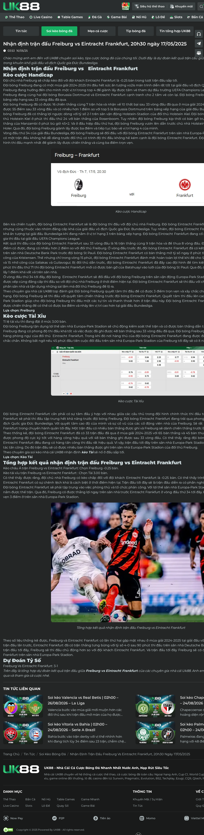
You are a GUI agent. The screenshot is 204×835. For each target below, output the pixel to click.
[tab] (21, 31)
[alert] (102, 823)
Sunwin (118, 778)
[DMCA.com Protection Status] (8, 829)
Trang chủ (11, 754)
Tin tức (29, 754)
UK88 (47, 291)
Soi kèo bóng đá (52, 754)
